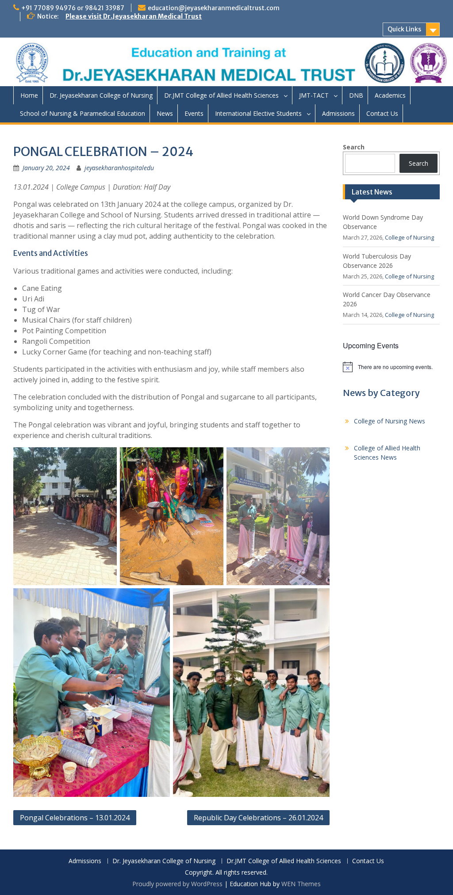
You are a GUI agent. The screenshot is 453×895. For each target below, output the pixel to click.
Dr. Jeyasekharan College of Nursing (101, 95)
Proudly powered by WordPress (177, 884)
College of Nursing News (389, 421)
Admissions (338, 113)
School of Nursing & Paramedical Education (82, 113)
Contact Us (382, 113)
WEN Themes (301, 884)
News (165, 113)
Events (193, 113)
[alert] (391, 367)
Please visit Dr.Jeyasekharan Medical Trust (133, 16)
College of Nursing (409, 237)
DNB (356, 95)
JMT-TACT (314, 95)
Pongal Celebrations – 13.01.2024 (75, 818)
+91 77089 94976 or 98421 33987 (72, 8)
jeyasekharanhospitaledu (119, 168)
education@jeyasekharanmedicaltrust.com (214, 8)
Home (29, 95)
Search (354, 147)
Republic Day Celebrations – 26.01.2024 (258, 818)
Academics (390, 95)
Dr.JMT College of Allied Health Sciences (221, 95)
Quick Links (404, 29)
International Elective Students (258, 113)
